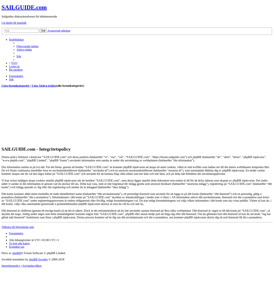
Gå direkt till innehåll (13, 22)
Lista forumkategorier (15, 85)
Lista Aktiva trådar (44, 85)
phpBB (16, 253)
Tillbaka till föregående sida (17, 227)
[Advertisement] (113, 117)
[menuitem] (27, 46)
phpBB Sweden (38, 259)
